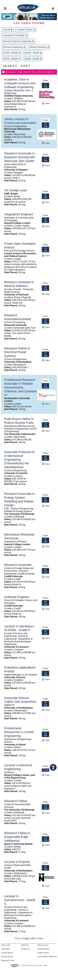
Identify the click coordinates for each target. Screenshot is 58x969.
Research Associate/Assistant (17, 317)
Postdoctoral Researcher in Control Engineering (19, 732)
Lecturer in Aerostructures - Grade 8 (19, 900)
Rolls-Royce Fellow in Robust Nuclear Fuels (19, 420)
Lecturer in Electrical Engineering (18, 767)
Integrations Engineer (18, 214)
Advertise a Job (7, 960)
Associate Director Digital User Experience (20, 699)
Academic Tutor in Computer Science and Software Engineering (19, 83)
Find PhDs (5, 949)
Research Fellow (15, 801)
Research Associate (17, 565)
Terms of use (42, 945)
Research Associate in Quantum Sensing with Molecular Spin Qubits (19, 157)
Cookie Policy (43, 953)
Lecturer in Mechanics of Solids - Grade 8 (19, 628)
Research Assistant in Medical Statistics (19, 284)
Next (40, 938)
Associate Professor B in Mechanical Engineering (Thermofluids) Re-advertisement (19, 459)
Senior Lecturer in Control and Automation (20, 121)
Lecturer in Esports (17, 862)
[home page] (27, 11)
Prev (17, 938)
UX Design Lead (15, 190)
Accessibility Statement (47, 956)
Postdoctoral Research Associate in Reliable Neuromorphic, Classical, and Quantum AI (20, 387)
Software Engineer (16, 597)
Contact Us (25, 949)
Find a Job (5, 945)
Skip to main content (11, 2)
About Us (25, 945)
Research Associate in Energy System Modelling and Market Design (19, 499)
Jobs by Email (7, 956)
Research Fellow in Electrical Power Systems (17, 352)
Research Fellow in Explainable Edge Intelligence (17, 836)
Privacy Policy (43, 949)
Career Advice (7, 953)
